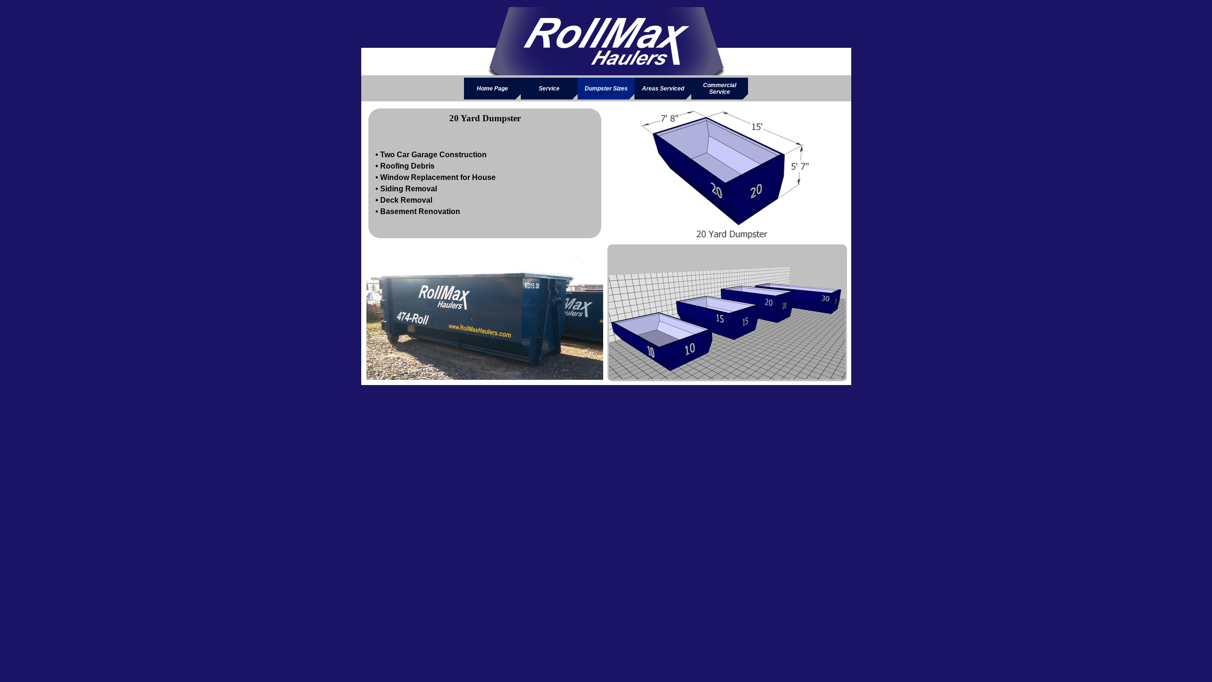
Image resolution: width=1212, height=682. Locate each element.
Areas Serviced (663, 88)
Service (549, 88)
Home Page (492, 88)
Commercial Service (719, 88)
